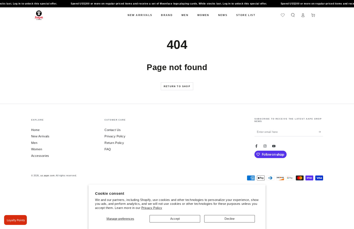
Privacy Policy (151, 208)
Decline (230, 218)
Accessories (40, 155)
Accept (175, 218)
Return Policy (114, 143)
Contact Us (112, 130)
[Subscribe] (321, 132)
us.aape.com (47, 175)
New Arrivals (40, 136)
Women (36, 149)
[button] (293, 15)
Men (34, 143)
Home (35, 130)
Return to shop (177, 86)
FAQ (107, 149)
